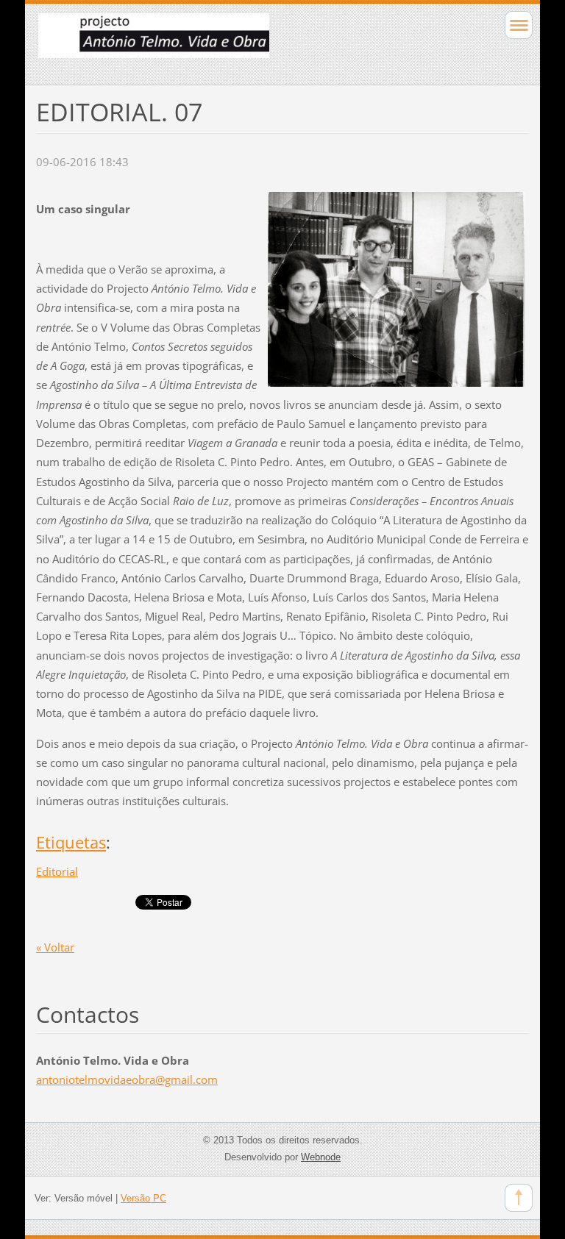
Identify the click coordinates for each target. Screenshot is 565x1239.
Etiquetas (71, 842)
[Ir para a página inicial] (233, 42)
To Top (519, 1198)
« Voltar (55, 947)
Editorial (57, 871)
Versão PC (143, 1198)
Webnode (321, 1157)
